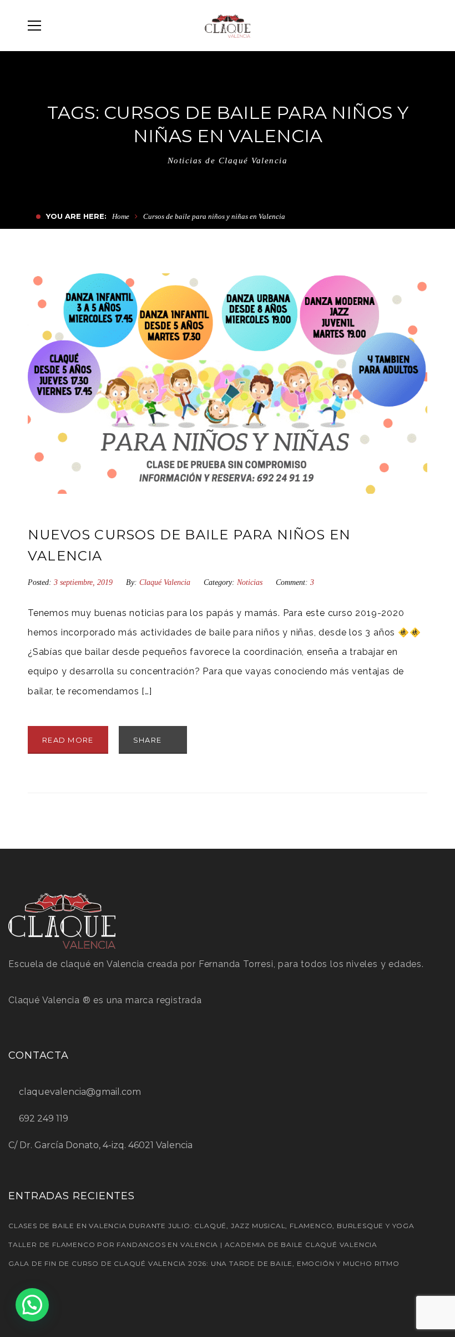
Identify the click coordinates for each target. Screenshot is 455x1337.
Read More (68, 739)
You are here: (76, 216)
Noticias (249, 582)
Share (148, 739)
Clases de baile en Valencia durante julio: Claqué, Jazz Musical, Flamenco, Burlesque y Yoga (211, 1225)
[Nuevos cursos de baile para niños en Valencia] (227, 383)
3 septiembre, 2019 (84, 582)
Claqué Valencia (164, 582)
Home (120, 216)
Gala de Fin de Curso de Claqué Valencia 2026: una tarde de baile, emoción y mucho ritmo (204, 1263)
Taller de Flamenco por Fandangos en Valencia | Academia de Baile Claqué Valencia (192, 1244)
